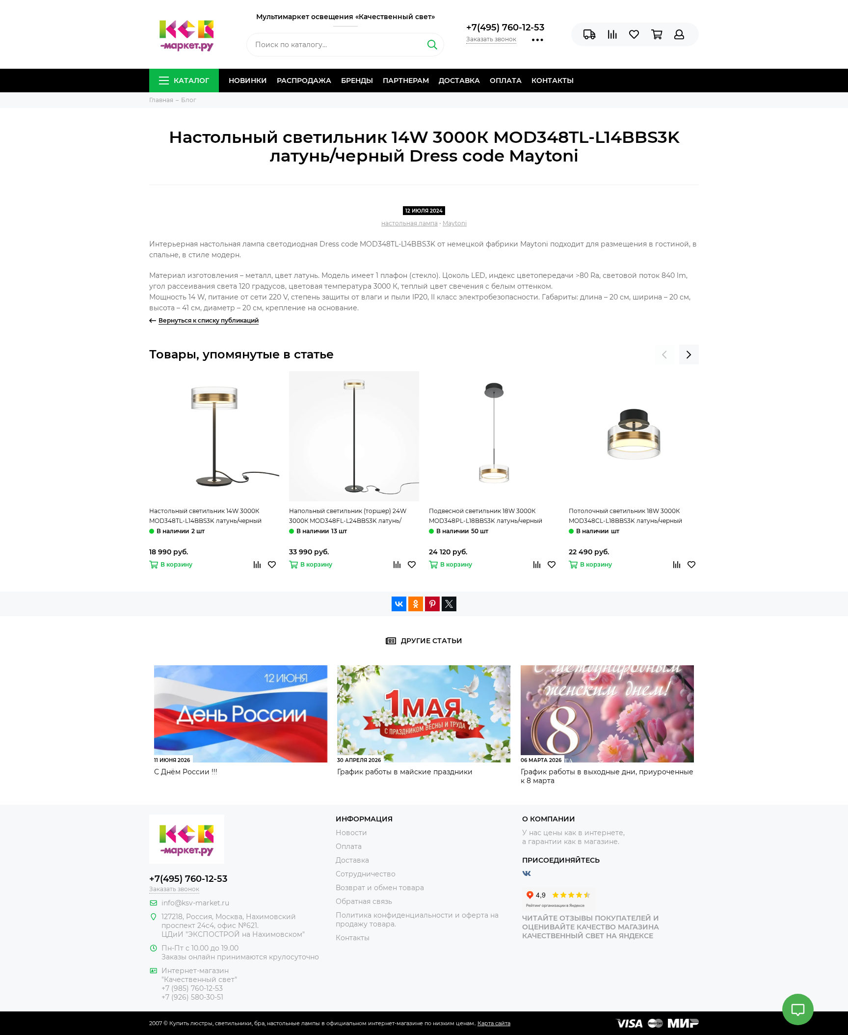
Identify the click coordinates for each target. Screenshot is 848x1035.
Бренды (357, 80)
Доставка (459, 80)
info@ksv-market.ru (195, 903)
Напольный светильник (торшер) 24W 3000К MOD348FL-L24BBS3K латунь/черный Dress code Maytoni (347, 516)
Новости (351, 832)
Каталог (191, 80)
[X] (449, 604)
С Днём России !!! (185, 771)
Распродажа (304, 80)
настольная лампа (409, 223)
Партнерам (406, 80)
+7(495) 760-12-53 (505, 27)
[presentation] (664, 354)
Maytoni (455, 223)
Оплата (506, 80)
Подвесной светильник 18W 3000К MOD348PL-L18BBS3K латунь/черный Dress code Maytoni (485, 516)
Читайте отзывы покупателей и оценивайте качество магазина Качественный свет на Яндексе (590, 927)
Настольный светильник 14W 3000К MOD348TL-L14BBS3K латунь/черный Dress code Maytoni (205, 516)
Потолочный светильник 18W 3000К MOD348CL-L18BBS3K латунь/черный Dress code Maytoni (625, 516)
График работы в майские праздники (405, 771)
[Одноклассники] (415, 604)
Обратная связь (364, 901)
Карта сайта (493, 1023)
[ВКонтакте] (399, 604)
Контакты (552, 80)
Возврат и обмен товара (380, 887)
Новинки (248, 80)
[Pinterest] (432, 604)
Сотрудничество (366, 874)
